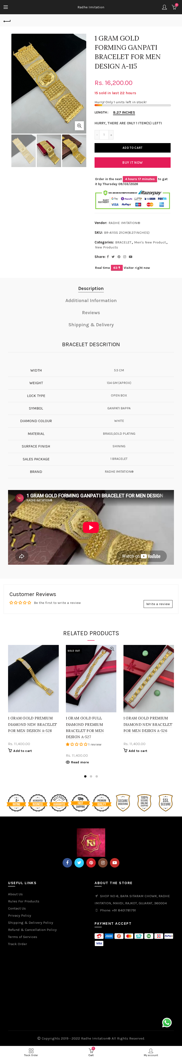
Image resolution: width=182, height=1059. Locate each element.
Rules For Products (23, 901)
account (164, 7)
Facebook (67, 863)
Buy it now (132, 162)
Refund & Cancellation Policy (32, 930)
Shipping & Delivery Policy (30, 922)
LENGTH (101, 112)
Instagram (103, 863)
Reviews (91, 312)
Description (91, 288)
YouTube (114, 863)
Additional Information (91, 300)
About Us (15, 894)
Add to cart (132, 147)
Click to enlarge (79, 125)
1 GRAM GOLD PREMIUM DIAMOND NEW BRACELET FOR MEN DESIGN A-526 (147, 724)
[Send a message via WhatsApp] (167, 1022)
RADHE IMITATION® (124, 223)
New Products (106, 247)
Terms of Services (22, 937)
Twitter (79, 863)
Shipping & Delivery (91, 324)
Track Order (17, 944)
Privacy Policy (19, 915)
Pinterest (91, 863)
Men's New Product (150, 242)
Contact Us (17, 908)
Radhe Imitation (90, 7)
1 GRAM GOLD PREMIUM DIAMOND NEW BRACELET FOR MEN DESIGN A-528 (32, 724)
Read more (80, 762)
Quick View (54, 649)
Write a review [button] (158, 604)
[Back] (7, 20)
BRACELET (123, 242)
